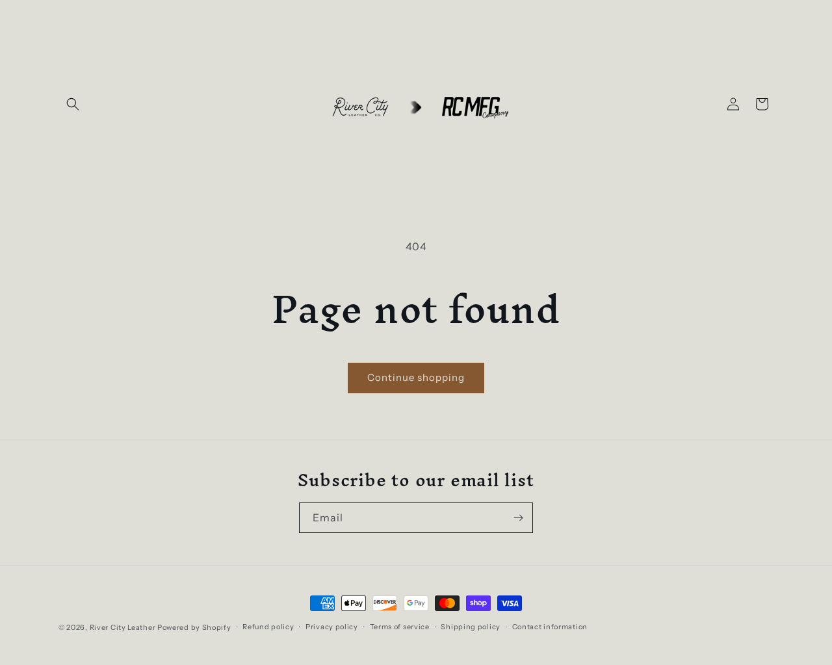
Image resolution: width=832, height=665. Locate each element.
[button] (72, 104)
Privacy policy (332, 626)
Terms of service (400, 626)
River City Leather (123, 627)
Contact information (550, 626)
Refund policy (268, 626)
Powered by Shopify (194, 627)
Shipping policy (470, 626)
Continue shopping (416, 377)
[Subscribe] (518, 517)
